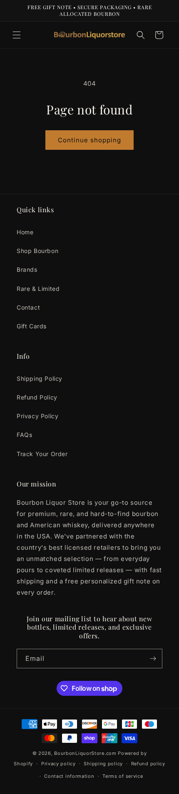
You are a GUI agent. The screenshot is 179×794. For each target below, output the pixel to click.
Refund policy (148, 764)
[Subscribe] (153, 658)
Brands (27, 269)
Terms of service (122, 776)
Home (25, 232)
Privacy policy (58, 764)
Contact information (69, 776)
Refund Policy (37, 397)
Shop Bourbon (37, 250)
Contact (28, 307)
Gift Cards (32, 326)
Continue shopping (89, 140)
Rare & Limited (38, 288)
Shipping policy (103, 764)
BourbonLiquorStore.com (85, 753)
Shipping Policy (39, 378)
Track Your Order (42, 453)
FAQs (24, 434)
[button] (16, 35)
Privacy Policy (37, 415)
